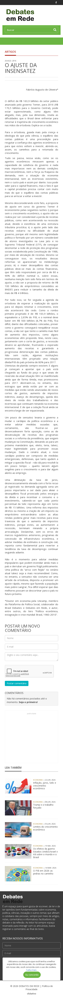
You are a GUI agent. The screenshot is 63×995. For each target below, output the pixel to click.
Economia (38, 780)
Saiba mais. (31, 970)
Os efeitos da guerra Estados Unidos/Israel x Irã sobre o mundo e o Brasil (45, 853)
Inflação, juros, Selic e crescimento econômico (44, 785)
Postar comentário (16, 683)
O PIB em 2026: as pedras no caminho (43, 872)
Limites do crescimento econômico (45, 828)
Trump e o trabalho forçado (43, 806)
